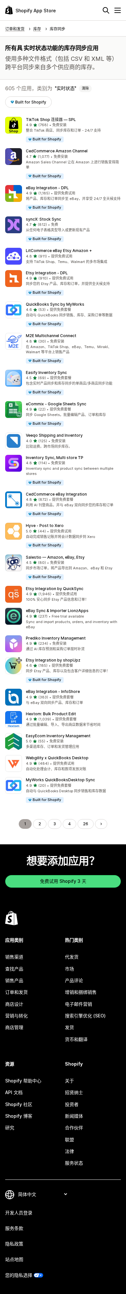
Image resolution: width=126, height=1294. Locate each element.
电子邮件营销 (78, 1004)
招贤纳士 (74, 1092)
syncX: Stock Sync (43, 219)
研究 (9, 1127)
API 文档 (14, 1092)
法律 (69, 1151)
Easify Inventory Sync (46, 372)
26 (85, 823)
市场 (69, 968)
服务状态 (74, 1163)
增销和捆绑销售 (81, 992)
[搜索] (106, 10)
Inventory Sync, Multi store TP (54, 457)
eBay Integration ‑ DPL (47, 187)
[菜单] (117, 10)
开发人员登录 (18, 1212)
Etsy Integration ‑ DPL (47, 272)
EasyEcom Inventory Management (58, 735)
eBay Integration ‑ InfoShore (53, 691)
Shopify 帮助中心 (23, 1080)
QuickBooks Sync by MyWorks (55, 304)
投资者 (72, 1104)
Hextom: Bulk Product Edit (51, 713)
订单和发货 (16, 992)
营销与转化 (16, 1015)
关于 (69, 1080)
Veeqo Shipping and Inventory (54, 435)
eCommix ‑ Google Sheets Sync (56, 403)
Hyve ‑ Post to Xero (45, 525)
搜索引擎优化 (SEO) (85, 1015)
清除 (85, 88)
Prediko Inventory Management (56, 638)
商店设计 (14, 1004)
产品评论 (74, 980)
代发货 (72, 957)
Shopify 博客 (18, 1116)
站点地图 (14, 1259)
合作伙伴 (74, 1127)
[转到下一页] (101, 824)
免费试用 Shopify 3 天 (63, 881)
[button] (63, 130)
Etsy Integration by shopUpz (53, 660)
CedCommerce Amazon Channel (57, 150)
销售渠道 (14, 957)
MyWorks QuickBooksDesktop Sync (60, 779)
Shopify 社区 (18, 1104)
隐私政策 (14, 1243)
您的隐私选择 (18, 1275)
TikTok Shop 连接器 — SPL (51, 119)
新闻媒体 (74, 1116)
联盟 (69, 1139)
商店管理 (14, 1027)
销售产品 (14, 980)
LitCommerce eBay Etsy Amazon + (59, 250)
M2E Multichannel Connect (51, 335)
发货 (69, 1027)
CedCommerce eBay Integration (56, 494)
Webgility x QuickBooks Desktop (57, 757)
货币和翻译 (76, 1039)
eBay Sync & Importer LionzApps (57, 610)
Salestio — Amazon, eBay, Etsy (55, 557)
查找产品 (14, 968)
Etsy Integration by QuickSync (54, 588)
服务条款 (14, 1228)
